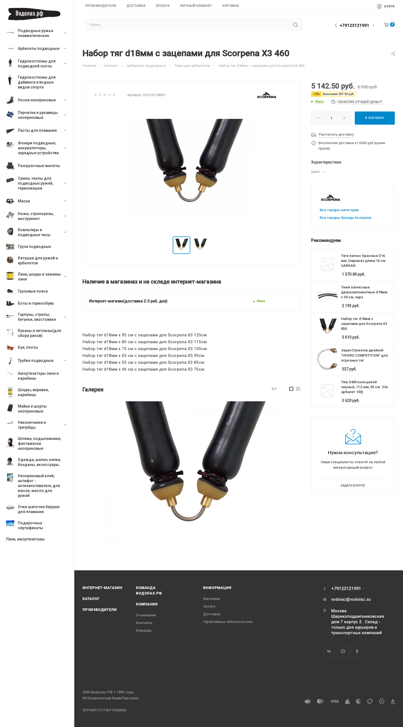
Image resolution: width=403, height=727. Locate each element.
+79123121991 (354, 25)
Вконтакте (329, 651)
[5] (114, 95)
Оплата (209, 606)
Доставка (211, 614)
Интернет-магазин (102, 588)
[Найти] (295, 24)
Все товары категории (339, 210)
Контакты (144, 623)
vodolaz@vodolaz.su (351, 599)
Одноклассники (357, 651)
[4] (109, 95)
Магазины (211, 599)
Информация (217, 588)
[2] (100, 95)
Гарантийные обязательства (227, 622)
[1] (95, 95)
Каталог (91, 599)
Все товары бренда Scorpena (345, 218)
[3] (104, 95)
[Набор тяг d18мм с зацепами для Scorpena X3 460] (191, 472)
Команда (143, 630)
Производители (100, 610)
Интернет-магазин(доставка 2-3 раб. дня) (128, 301)
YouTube (343, 651)
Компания (146, 604)
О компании (146, 615)
